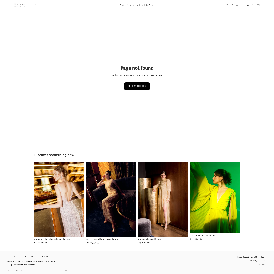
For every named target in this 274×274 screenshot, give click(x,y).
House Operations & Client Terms (251, 257)
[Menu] (237, 5)
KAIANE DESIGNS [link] (137, 5)
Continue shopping (137, 86)
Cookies (263, 265)
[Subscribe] (66, 270)
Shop (34, 5)
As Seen (229, 5)
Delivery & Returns (258, 261)
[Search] (248, 5)
